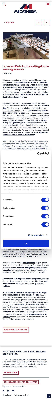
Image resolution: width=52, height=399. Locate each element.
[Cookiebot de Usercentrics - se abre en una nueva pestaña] (37, 154)
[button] (48, 4)
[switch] (45, 208)
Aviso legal (7, 395)
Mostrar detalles (36, 235)
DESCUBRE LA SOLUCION (15, 330)
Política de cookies (21, 395)
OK (26, 243)
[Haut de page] (48, 396)
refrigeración (29, 263)
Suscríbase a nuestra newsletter (20, 382)
